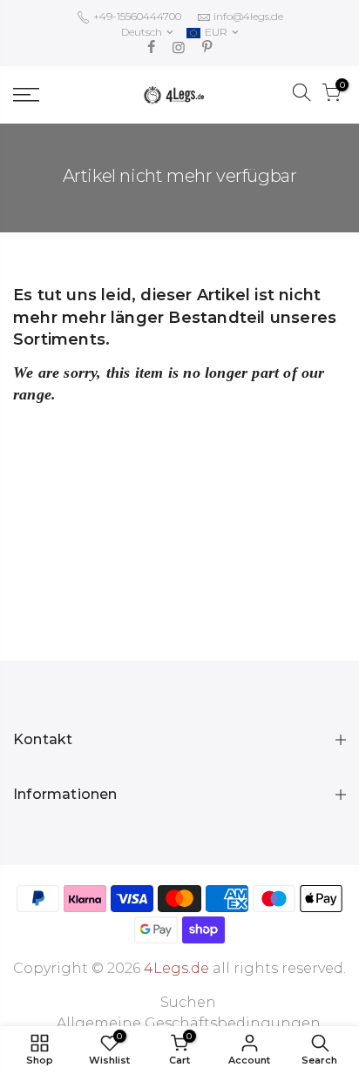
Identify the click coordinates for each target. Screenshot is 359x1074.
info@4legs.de (248, 16)
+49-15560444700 (136, 16)
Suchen (188, 1002)
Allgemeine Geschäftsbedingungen (189, 1023)
